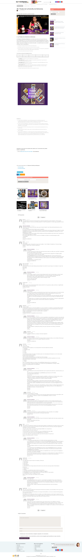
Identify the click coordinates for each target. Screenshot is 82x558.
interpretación (20, 172)
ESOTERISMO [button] (31, 4)
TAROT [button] (26, 4)
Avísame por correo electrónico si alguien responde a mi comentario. (34, 533)
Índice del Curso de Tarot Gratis (26, 151)
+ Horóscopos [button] (19, 4)
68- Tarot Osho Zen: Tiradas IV (20, 198)
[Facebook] (55, 2)
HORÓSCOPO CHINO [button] (52, 4)
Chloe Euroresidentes (31, 249)
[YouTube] (61, 2)
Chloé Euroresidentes (21, 10)
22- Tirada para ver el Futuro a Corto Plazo (43, 210)
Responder (24, 247)
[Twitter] (60, 2)
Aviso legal (51, 556)
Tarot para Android (21, 168)
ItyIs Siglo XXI (28, 556)
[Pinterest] (58, 2)
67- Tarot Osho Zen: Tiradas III (31, 210)
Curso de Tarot (38, 555)
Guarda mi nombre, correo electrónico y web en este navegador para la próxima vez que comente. (40, 536)
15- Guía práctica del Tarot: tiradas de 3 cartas (32, 198)
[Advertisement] (33, 76)
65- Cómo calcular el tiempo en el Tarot (43, 198)
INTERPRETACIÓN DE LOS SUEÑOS (41, 4)
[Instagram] (57, 2)
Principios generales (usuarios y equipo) (43, 556)
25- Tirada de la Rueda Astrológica (21, 210)
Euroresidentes (33, 556)
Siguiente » (43, 217)
